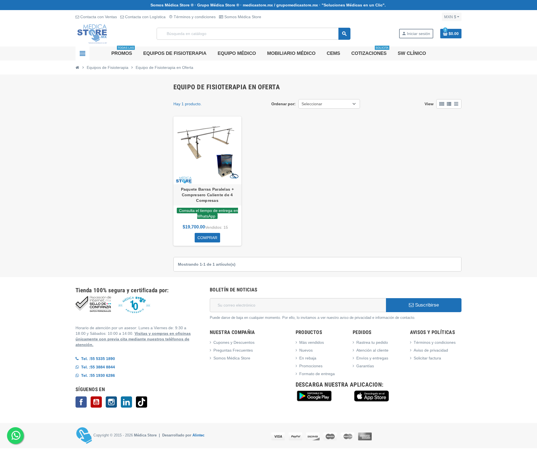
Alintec (198, 435)
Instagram (111, 402)
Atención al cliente (372, 350)
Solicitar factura (427, 358)
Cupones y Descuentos (234, 342)
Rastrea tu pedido (372, 342)
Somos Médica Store (242, 17)
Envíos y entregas (372, 358)
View (429, 104)
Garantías (365, 366)
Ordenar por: (283, 104)
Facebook (81, 402)
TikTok (141, 402)
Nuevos (306, 350)
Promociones (310, 366)
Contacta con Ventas (98, 17)
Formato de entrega (317, 373)
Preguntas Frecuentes (233, 350)
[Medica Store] (92, 33)
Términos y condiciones (192, 17)
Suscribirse (426, 305)
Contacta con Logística (145, 17)
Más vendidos (311, 342)
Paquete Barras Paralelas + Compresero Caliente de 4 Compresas (207, 195)
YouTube (96, 402)
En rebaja (307, 358)
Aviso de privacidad (431, 350)
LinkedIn (126, 402)
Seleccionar (312, 104)
